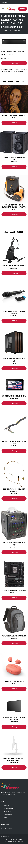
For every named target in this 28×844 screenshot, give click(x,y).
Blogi (5, 817)
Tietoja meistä (8, 814)
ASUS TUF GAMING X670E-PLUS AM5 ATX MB (14, 590)
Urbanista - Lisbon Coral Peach (14, 681)
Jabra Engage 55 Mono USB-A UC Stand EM (14, 266)
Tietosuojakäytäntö (10, 841)
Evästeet (20, 839)
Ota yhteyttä (13, 839)
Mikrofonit (17, 30)
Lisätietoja (14, 63)
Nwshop (6, 805)
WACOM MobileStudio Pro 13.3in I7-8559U (14, 396)
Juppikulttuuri (8, 811)
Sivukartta (20, 841)
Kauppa (22, 8)
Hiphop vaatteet (8, 808)
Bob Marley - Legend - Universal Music (14, 115)
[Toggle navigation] (3, 8)
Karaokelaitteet (7, 30)
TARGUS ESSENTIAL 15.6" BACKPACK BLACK (14, 636)
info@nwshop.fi (5, 2)
